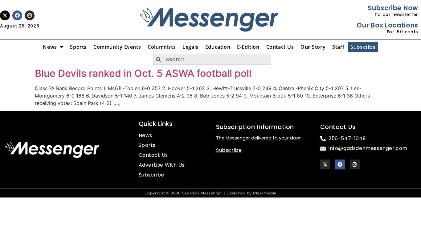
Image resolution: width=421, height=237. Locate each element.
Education (217, 47)
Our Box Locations (387, 25)
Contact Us (280, 47)
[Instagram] (30, 15)
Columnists (162, 47)
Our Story (312, 47)
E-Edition (248, 47)
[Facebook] (17, 15)
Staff (338, 47)
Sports (78, 47)
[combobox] (212, 59)
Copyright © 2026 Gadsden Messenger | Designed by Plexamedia (210, 193)
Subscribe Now (393, 7)
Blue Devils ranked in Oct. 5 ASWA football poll (143, 73)
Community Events (117, 47)
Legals (190, 47)
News (50, 47)
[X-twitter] (5, 15)
